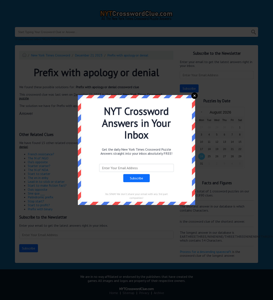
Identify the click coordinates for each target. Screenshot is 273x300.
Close (194, 95)
